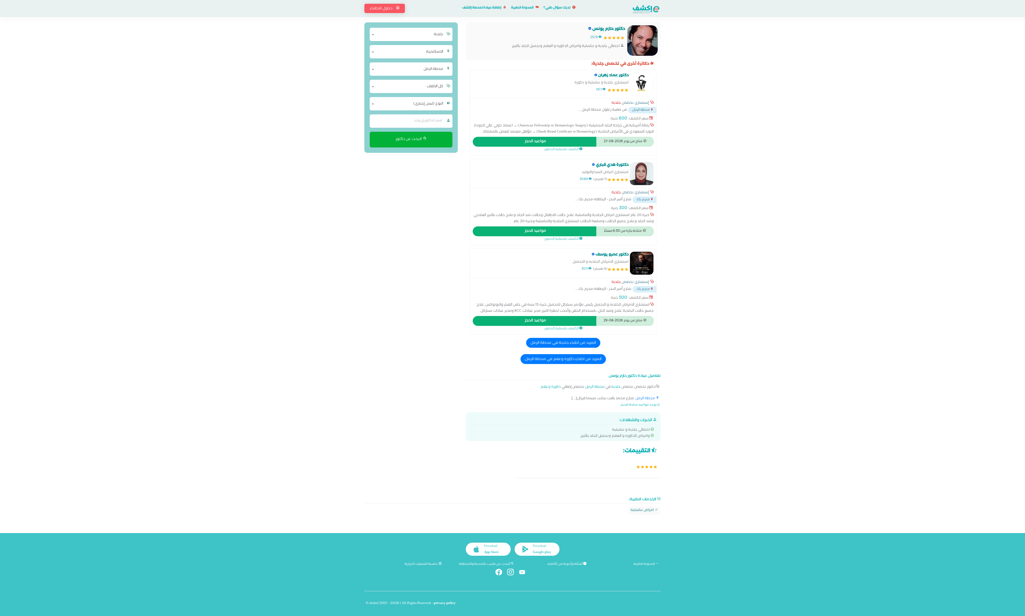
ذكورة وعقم (551, 387)
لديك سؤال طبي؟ (557, 8)
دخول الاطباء (381, 8)
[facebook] (500, 573)
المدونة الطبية (522, 8)
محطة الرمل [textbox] (433, 69)
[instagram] (512, 573)
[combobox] (408, 34)
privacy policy (445, 604)
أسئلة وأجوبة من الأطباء (565, 564)
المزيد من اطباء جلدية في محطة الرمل (563, 343)
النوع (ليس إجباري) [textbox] (428, 104)
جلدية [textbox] (438, 34)
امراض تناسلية (642, 510)
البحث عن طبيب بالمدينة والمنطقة (485, 564)
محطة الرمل (595, 387)
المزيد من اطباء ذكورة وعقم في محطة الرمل (563, 359)
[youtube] (524, 573)
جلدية (616, 103)
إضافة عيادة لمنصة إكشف (482, 8)
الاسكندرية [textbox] (434, 52)
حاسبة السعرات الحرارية (421, 564)
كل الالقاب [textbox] (435, 86)
